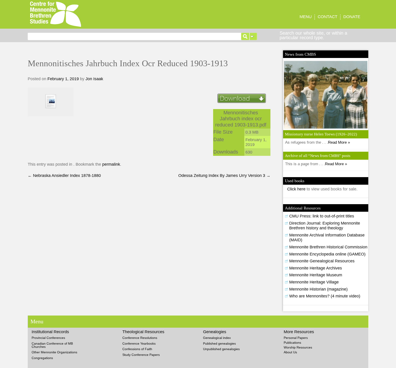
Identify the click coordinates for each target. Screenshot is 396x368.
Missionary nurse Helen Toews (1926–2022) (321, 134)
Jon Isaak (94, 79)
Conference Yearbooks (139, 343)
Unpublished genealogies (221, 349)
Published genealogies (219, 343)
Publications (292, 342)
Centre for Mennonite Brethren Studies (104, 14)
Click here (297, 189)
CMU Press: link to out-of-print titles (321, 216)
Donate (351, 16)
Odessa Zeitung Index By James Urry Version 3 (224, 175)
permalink (111, 164)
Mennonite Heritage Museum (315, 275)
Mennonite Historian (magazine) (318, 289)
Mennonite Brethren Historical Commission (328, 247)
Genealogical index (217, 337)
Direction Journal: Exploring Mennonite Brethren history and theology (324, 226)
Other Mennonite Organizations (54, 352)
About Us (290, 352)
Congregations (42, 358)
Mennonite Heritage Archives (315, 268)
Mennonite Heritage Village (314, 282)
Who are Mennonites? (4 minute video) (324, 296)
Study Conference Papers (141, 354)
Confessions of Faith (137, 349)
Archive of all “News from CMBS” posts (317, 156)
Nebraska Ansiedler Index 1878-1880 (64, 175)
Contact (327, 16)
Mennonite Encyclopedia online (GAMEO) (327, 254)
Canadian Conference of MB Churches (52, 345)
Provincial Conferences (48, 337)
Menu (306, 16)
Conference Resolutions (139, 337)
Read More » (339, 142)
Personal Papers (296, 337)
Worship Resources (298, 347)
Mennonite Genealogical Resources (322, 261)
